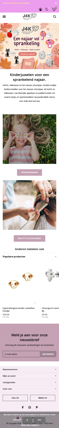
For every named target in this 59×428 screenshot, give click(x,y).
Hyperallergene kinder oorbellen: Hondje (19, 309)
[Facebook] (22, 407)
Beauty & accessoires (29, 238)
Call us (15, 398)
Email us (42, 398)
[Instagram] (29, 407)
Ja (27, 420)
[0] (53, 9)
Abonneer (48, 354)
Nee (39, 420)
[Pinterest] (37, 407)
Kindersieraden (29, 172)
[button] (4, 17)
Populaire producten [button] (14, 256)
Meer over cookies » (30, 425)
